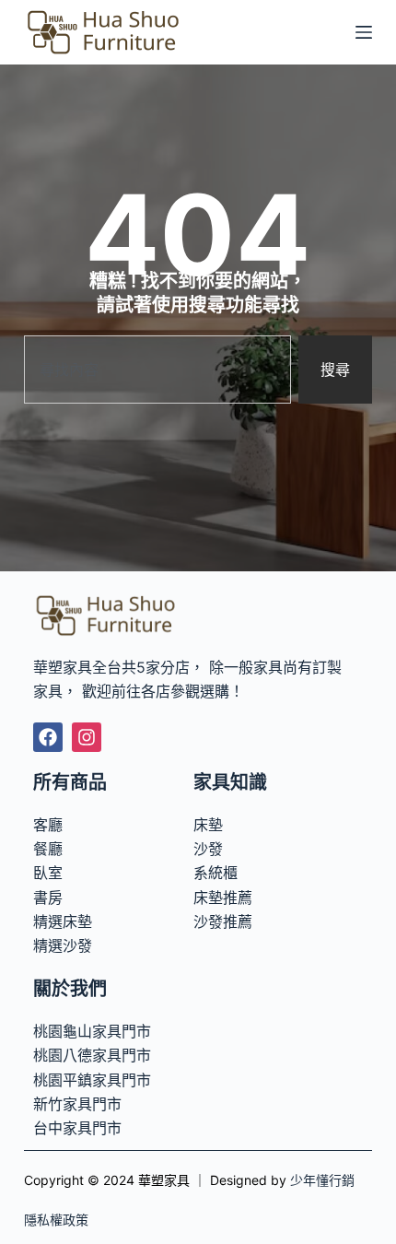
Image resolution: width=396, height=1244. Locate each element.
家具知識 (230, 782)
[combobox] (157, 369)
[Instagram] (86, 737)
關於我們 (70, 989)
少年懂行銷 (322, 1180)
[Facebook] (48, 737)
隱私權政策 (56, 1219)
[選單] (363, 32)
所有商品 (70, 782)
